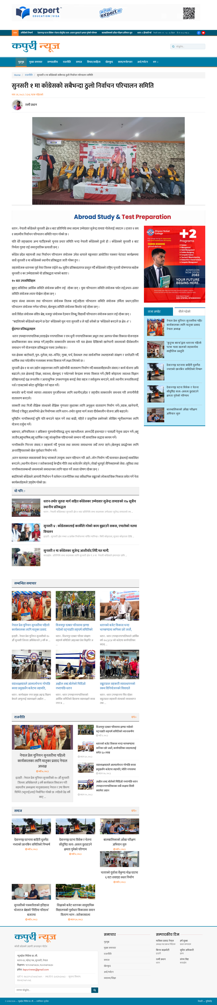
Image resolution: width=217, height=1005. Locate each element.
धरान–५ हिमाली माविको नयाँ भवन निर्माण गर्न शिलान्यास (135, 33)
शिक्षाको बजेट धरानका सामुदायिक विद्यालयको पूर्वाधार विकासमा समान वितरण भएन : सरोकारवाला (75, 910)
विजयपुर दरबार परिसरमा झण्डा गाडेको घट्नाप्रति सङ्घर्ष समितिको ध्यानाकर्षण (74, 627)
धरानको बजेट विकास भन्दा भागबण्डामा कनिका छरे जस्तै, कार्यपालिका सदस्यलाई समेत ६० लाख (118, 627)
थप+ (134, 717)
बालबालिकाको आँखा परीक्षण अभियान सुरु (95, 33)
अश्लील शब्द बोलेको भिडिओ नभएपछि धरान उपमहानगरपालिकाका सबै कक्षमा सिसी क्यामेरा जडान (74, 686)
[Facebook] (199, 33)
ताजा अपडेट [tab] (154, 311)
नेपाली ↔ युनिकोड (205, 1001)
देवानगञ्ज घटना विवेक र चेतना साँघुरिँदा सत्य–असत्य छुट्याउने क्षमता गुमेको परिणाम (45, 33)
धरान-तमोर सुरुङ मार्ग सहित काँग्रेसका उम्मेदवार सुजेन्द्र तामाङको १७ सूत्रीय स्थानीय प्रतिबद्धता (90, 504)
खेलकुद (109, 62)
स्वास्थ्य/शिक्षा (110, 978)
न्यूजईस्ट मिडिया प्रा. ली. (26, 1001)
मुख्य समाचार (35, 62)
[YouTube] (203, 33)
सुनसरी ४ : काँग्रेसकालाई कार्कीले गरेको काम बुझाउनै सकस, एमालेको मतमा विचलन (90, 529)
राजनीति (67, 62)
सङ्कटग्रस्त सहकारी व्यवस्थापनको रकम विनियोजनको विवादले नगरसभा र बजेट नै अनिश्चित (117, 686)
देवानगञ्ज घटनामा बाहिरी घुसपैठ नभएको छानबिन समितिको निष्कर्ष (31, 842)
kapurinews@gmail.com (36, 970)
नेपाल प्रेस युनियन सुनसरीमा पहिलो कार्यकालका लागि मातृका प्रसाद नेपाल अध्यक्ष (31, 627)
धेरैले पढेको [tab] (184, 311)
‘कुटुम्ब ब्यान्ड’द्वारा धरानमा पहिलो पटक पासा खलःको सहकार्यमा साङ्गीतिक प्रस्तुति (184, 347)
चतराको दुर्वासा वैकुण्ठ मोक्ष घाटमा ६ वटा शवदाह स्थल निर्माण (119, 875)
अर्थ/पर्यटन (142, 62)
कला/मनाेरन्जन (125, 62)
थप (155, 62)
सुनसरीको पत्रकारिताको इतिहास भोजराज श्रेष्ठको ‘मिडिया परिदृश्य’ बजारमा (31, 910)
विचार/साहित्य (93, 62)
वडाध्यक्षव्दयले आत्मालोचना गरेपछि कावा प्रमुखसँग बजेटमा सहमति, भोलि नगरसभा (31, 686)
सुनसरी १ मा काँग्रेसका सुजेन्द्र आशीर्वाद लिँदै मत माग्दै (76, 551)
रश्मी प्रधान (31, 105)
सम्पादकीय (52, 62)
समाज (79, 62)
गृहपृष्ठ (21, 62)
